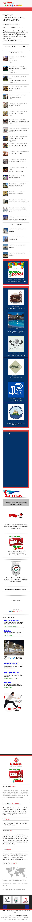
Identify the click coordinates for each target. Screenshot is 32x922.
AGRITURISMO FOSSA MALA (17, 80)
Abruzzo (5, 807)
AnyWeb (4, 910)
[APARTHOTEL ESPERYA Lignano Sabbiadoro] (5, 169)
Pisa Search (12, 838)
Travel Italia (10, 855)
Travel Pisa (5, 838)
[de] (17, 5)
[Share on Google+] (13, 611)
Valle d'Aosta (10, 815)
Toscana (14, 813)
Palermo (21, 823)
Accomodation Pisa (23, 840)
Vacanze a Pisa (14, 842)
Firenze (12, 823)
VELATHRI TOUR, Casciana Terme (16, 355)
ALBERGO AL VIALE (15, 105)
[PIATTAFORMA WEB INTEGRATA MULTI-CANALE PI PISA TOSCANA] (16, 900)
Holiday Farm (13, 854)
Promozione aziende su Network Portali (16, 281)
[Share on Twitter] (19, 611)
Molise (10, 811)
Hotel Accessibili (14, 859)
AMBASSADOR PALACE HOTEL (18, 161)
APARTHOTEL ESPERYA (16, 171)
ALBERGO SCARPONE (15, 153)
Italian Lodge (20, 854)
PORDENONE (13, 239)
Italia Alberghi (17, 855)
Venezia (16, 823)
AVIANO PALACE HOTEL (16, 194)
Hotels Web (6, 854)
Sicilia (9, 813)
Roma (7, 823)
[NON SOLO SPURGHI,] (16, 366)
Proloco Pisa (17, 835)
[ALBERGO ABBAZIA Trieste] (5, 88)
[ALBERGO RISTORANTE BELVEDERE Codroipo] (5, 138)
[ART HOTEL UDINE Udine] (5, 177)
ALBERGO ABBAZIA (15, 88)
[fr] (13, 5)
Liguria (24, 809)
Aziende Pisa (12, 836)
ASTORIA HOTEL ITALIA (16, 186)
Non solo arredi (22, 859)
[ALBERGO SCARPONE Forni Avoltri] (5, 153)
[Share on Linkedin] (15, 611)
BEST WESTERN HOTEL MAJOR (18, 220)
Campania (20, 807)
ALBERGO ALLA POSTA (16, 113)
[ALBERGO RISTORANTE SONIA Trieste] (5, 145)
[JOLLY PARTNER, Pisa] (16, 389)
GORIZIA (11, 231)
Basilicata (10, 807)
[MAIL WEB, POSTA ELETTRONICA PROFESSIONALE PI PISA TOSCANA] (25, 900)
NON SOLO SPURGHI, (16, 378)
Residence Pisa (14, 840)
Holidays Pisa (6, 842)
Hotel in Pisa (19, 838)
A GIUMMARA (13, 60)
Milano (25, 823)
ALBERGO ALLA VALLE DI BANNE (19, 122)
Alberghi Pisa (6, 840)
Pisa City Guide (10, 835)
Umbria (4, 815)
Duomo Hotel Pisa (10, 843)
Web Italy (23, 855)
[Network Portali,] (16, 270)
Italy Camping (15, 857)
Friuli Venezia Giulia (13, 809)
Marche (14, 811)
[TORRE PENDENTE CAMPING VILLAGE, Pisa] (16, 320)
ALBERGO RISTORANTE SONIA (18, 145)
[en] (10, 5)
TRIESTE (11, 247)
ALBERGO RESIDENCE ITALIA (18, 130)
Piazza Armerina (11, 825)
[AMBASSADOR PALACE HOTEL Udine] (5, 161)
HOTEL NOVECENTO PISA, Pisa (16, 308)
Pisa (4, 823)
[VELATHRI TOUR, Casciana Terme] (16, 344)
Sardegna (5, 813)
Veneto (15, 815)
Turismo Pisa (25, 836)
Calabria (15, 807)
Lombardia (5, 811)
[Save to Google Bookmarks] (12, 611)
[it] (6, 5)
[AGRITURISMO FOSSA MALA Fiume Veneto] (5, 78)
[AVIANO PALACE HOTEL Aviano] (5, 193)
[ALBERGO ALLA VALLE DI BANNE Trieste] (5, 121)
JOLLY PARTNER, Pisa (16, 400)
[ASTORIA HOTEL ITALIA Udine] (5, 185)
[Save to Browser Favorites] (21, 611)
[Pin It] (17, 611)
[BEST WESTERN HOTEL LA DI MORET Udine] (5, 209)
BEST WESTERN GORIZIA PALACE (19, 202)
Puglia (24, 811)
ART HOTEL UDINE (14, 178)
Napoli (4, 825)
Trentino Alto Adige (21, 813)
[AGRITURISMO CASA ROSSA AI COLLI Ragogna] (5, 68)
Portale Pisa (6, 836)
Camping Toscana (7, 857)
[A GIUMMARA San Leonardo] (5, 58)
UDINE (11, 255)
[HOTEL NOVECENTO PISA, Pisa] (16, 297)
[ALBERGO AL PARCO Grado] (5, 96)
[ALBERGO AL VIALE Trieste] (5, 105)
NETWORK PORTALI (22, 915)
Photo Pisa (19, 836)
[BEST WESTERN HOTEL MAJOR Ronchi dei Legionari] (5, 217)
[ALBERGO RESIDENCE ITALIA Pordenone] (5, 129)
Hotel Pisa (24, 838)
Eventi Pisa (24, 835)
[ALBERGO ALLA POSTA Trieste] (5, 113)
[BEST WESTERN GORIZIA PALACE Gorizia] (5, 201)
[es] (20, 5)
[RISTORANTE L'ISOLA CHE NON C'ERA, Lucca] (16, 412)
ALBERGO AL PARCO (15, 97)
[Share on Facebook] (10, 611)
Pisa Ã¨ (20, 842)
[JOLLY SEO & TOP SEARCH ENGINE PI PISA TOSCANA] (7, 900)
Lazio (20, 809)
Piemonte (19, 811)
